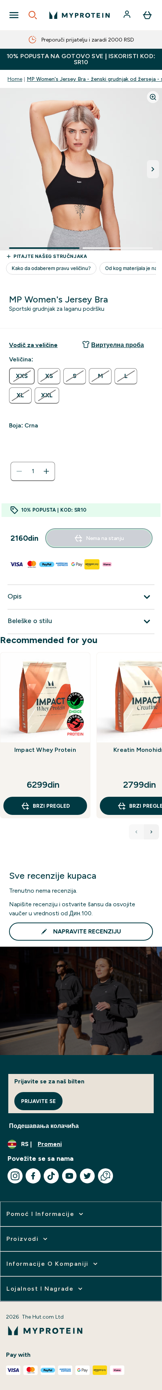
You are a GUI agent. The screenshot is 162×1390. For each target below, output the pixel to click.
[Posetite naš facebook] (33, 1175)
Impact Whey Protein (45, 750)
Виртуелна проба (117, 345)
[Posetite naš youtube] (69, 1175)
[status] (33, 471)
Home (15, 79)
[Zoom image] (153, 97)
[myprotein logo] (79, 15)
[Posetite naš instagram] (15, 1175)
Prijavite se (38, 1101)
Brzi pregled (51, 806)
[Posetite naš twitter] (87, 1175)
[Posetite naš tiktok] (51, 1175)
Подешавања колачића (44, 1126)
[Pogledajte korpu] (147, 15)
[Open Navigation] (14, 15)
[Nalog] (127, 15)
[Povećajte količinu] (46, 471)
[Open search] (33, 15)
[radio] (22, 376)
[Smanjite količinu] (19, 471)
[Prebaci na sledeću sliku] (153, 169)
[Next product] (151, 831)
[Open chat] (105, 1175)
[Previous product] (136, 831)
